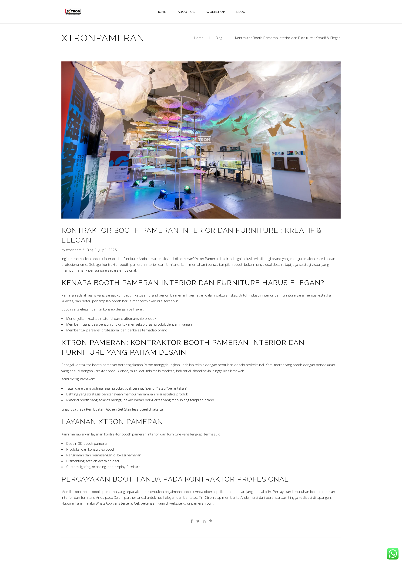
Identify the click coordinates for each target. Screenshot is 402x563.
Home (199, 37)
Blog (219, 37)
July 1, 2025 (108, 249)
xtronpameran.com (197, 503)
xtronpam (73, 249)
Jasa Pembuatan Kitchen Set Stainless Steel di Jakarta (121, 409)
